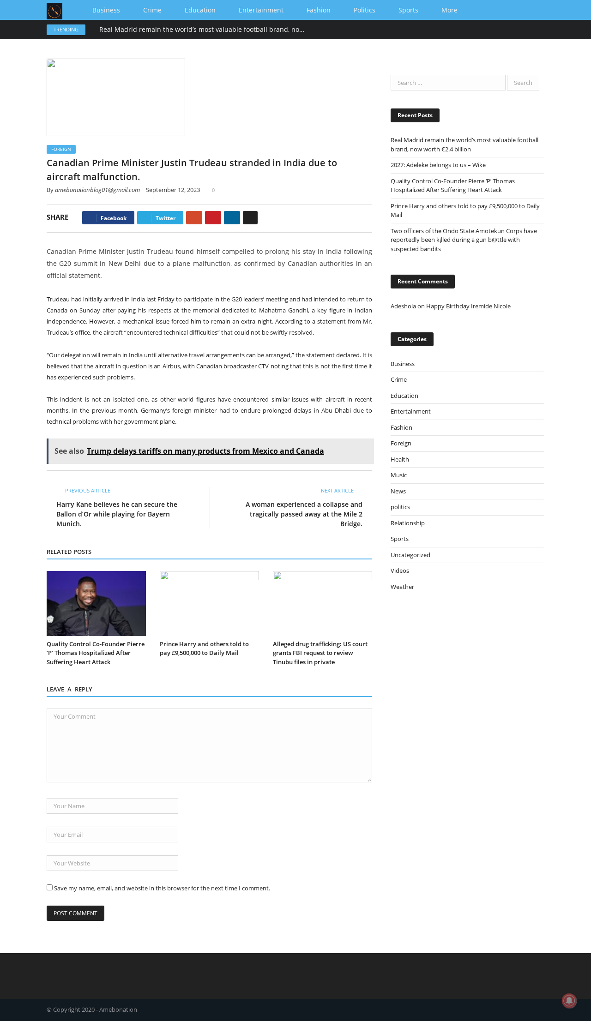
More (449, 10)
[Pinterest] (213, 217)
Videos (400, 570)
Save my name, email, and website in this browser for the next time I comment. (162, 888)
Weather (402, 587)
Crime (152, 10)
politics (364, 10)
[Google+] (194, 217)
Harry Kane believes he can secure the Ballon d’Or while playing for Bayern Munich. (116, 514)
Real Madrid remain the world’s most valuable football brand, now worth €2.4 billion (205, 29)
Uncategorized (410, 555)
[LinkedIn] (232, 217)
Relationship (408, 523)
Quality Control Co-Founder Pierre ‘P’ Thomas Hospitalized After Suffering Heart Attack (96, 653)
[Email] (250, 217)
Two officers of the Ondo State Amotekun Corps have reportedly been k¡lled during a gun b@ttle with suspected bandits (464, 240)
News (398, 491)
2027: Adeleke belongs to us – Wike (438, 165)
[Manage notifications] (569, 1000)
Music (399, 475)
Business (106, 10)
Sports (408, 10)
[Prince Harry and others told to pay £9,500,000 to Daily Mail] (209, 603)
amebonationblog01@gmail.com (97, 190)
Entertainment (261, 10)
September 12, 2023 (173, 190)
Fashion (319, 10)
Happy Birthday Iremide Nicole (468, 306)
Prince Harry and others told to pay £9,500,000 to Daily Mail (204, 648)
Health (400, 459)
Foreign (61, 149)
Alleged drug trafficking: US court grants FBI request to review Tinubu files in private (320, 653)
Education (200, 10)
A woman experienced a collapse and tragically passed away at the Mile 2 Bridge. (304, 514)
